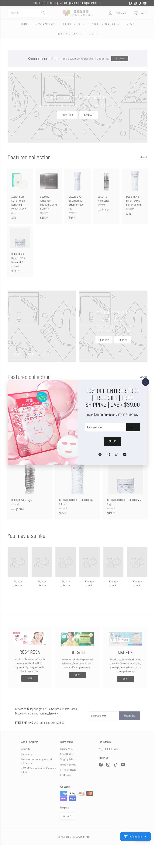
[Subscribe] (130, 431)
